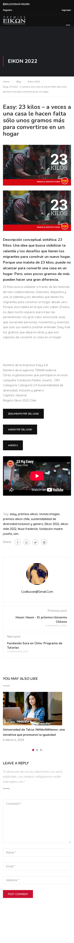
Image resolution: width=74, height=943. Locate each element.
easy (13, 514)
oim (16, 534)
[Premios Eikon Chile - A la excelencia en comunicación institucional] (14, 21)
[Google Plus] (26, 542)
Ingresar (66, 9)
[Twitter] (35, 542)
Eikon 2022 (52, 524)
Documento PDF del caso (23, 413)
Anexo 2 (13, 445)
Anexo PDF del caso (20, 429)
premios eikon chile (16, 519)
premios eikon (28, 514)
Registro (7, 9)
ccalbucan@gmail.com (37, 591)
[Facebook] (18, 542)
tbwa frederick (28, 529)
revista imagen (49, 514)
